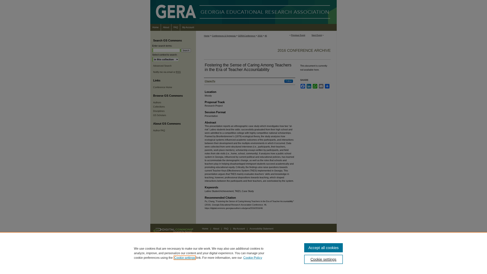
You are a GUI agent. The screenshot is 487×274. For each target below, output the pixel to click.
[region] (243, 253)
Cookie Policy (252, 257)
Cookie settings (184, 257)
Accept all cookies (323, 248)
